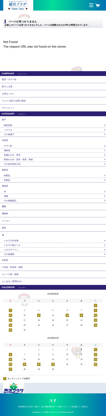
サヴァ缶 (8, 146)
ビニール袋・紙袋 (10, 274)
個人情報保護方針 (48, 407)
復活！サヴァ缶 (9, 79)
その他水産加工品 (12, 164)
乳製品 (7, 180)
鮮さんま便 (7, 86)
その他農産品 (10, 201)
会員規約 (74, 407)
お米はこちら (8, 94)
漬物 (6, 196)
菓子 (4, 120)
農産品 (5, 186)
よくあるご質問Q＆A (11, 281)
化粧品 (5, 260)
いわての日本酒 (11, 241)
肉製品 (7, 175)
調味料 (5, 213)
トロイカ (8, 130)
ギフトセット (8, 108)
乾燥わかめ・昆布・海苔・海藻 (18, 159)
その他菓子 (9, 134)
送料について (63, 407)
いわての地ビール (12, 245)
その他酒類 (9, 254)
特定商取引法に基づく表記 (28, 407)
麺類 (4, 206)
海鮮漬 (7, 150)
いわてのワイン (11, 250)
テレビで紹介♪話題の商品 (14, 101)
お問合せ (84, 407)
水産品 (5, 140)
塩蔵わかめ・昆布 (12, 155)
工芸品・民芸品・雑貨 (12, 267)
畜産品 (5, 170)
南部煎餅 (8, 125)
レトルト (6, 221)
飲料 (4, 228)
